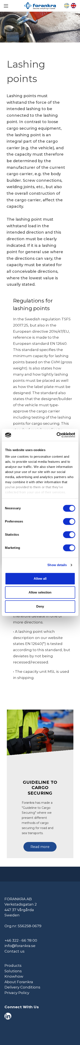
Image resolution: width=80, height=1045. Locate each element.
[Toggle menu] (6, 6)
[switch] (69, 521)
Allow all (40, 578)
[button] (40, 845)
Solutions (13, 971)
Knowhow (13, 976)
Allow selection (40, 592)
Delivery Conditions (22, 987)
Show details (57, 565)
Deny (40, 606)
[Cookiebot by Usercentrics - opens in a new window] (57, 435)
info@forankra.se (19, 946)
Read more (40, 847)
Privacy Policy (16, 993)
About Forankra (18, 982)
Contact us (14, 951)
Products (13, 965)
